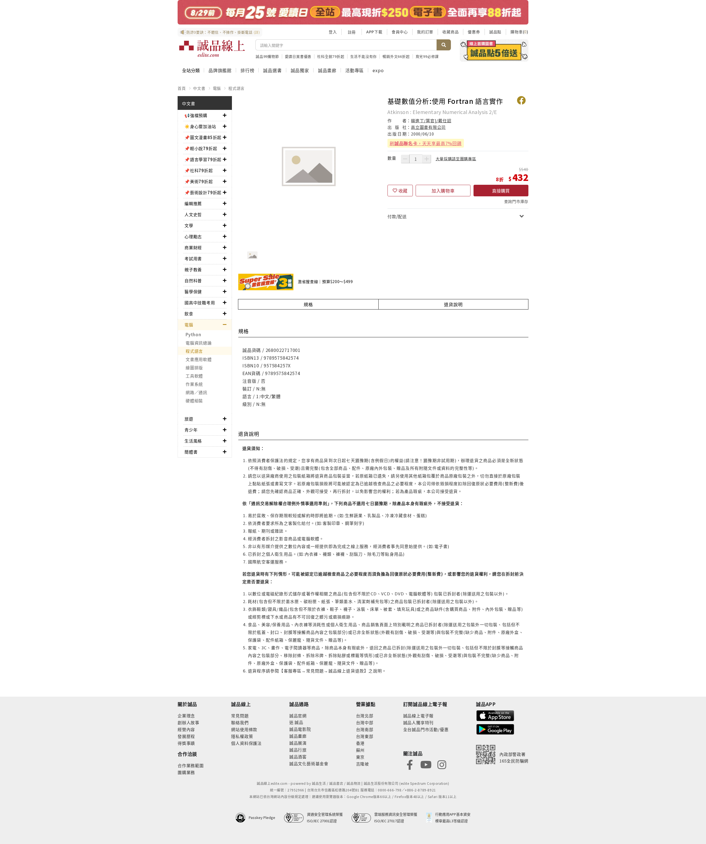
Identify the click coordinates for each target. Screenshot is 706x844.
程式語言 (236, 88)
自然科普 (193, 280)
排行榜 (247, 70)
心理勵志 (193, 236)
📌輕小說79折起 (200, 148)
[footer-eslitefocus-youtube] (425, 764)
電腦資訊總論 (199, 343)
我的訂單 (425, 31)
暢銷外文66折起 (396, 56)
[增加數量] (426, 158)
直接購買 (501, 190)
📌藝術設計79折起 (202, 192)
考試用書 (193, 258)
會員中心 (400, 31)
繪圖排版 (194, 367)
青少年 (190, 430)
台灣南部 (364, 729)
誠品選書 (272, 70)
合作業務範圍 (191, 765)
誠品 (298, 722)
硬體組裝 (194, 400)
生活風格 (193, 441)
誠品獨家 (300, 70)
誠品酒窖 (298, 756)
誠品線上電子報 (418, 715)
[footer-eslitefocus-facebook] (409, 764)
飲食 (188, 313)
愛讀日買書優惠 (298, 56)
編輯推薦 (193, 203)
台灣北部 (364, 715)
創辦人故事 (188, 722)
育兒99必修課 (427, 56)
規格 (308, 304)
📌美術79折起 (198, 181)
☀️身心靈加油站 (200, 126)
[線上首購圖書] (494, 50)
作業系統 (194, 384)
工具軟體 (194, 376)
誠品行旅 (298, 750)
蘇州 (360, 750)
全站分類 (191, 70)
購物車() (519, 31)
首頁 (182, 88)
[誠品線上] (212, 48)
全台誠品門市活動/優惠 (426, 729)
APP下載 (374, 31)
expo (378, 70)
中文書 (199, 88)
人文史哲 (193, 214)
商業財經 (193, 247)
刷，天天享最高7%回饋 (426, 143)
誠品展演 (298, 743)
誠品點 (495, 31)
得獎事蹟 (186, 743)
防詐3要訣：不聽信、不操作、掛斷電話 (223, 32)
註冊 (351, 32)
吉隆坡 (362, 764)
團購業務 (186, 772)
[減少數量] (405, 158)
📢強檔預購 (195, 115)
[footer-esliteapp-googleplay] (495, 729)
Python (193, 334)
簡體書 (190, 452)
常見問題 (239, 715)
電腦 (217, 88)
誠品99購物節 (267, 56)
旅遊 (188, 419)
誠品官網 (298, 715)
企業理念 (186, 715)
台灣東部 (364, 736)
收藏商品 (450, 31)
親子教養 (193, 269)
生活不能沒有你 (363, 56)
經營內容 (186, 729)
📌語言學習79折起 (202, 159)
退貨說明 (453, 304)
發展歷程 (186, 736)
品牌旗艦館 (220, 70)
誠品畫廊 (327, 70)
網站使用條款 (244, 729)
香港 (360, 743)
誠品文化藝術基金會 (308, 763)
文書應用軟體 (199, 359)
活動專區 (354, 70)
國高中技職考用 (199, 302)
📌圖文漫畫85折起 (202, 137)
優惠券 (474, 31)
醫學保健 (193, 291)
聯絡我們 (239, 722)
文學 (188, 225)
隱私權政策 (242, 736)
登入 (333, 31)
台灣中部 (364, 722)
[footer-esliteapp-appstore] (495, 715)
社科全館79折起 (330, 56)
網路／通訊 (196, 392)
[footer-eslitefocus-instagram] (441, 764)
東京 (360, 757)
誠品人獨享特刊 (418, 722)
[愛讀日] (353, 12)
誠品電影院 (300, 729)
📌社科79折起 (198, 170)
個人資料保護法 (246, 743)
